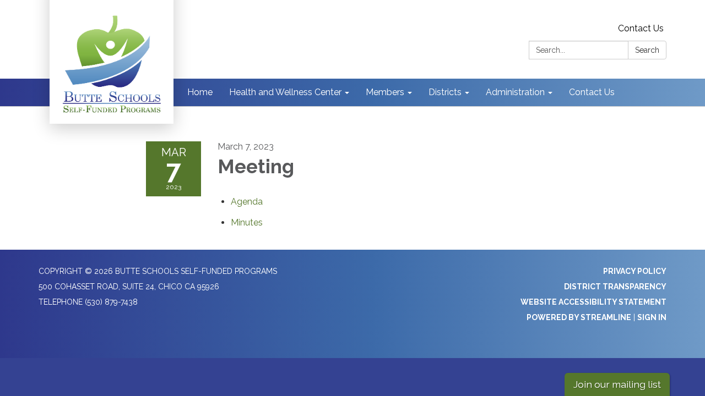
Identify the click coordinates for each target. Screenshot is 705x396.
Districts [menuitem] (445, 92)
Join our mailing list (617, 384)
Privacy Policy (634, 271)
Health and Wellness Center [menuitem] (285, 92)
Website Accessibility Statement (593, 302)
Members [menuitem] (385, 92)
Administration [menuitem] (515, 92)
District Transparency (615, 286)
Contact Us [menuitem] (592, 92)
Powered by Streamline (579, 317)
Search (647, 50)
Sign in (651, 317)
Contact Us (641, 28)
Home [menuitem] (200, 92)
